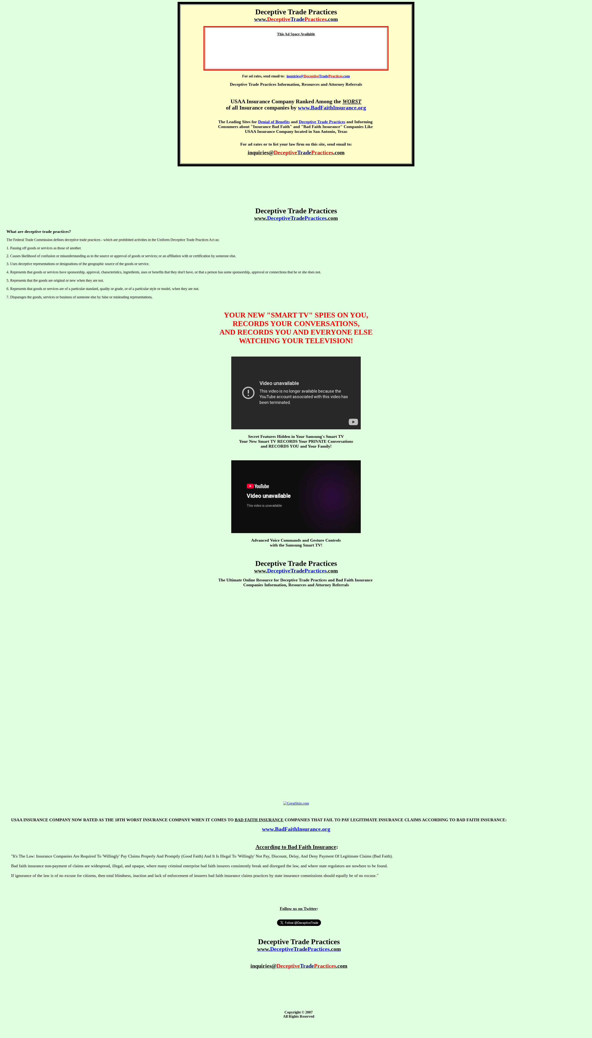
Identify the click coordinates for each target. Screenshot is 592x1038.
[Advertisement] (296, 50)
